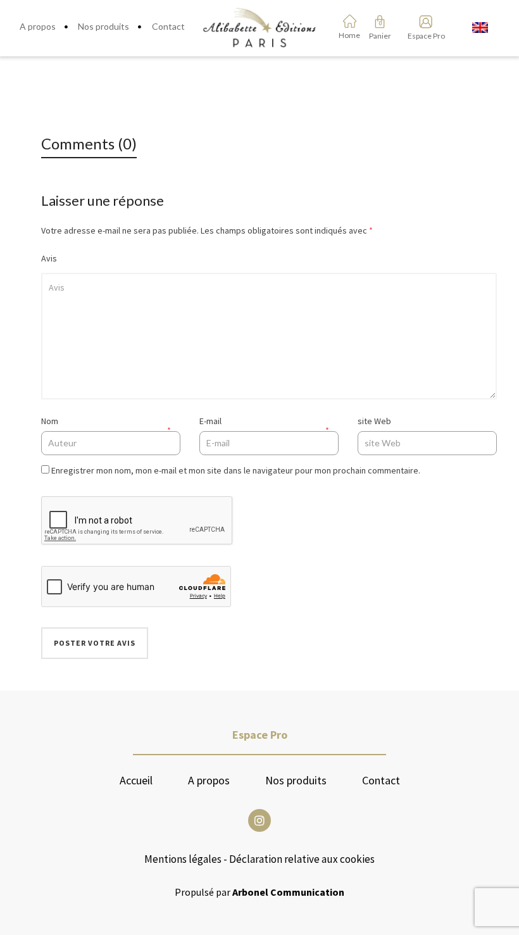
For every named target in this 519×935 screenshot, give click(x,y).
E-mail (210, 421)
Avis (49, 258)
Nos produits (296, 780)
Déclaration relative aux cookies (302, 859)
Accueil (136, 780)
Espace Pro (422, 36)
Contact (381, 780)
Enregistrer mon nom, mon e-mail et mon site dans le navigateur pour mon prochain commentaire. (235, 470)
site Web (374, 421)
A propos (209, 780)
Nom (49, 421)
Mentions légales (183, 859)
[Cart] (380, 21)
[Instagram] (259, 820)
